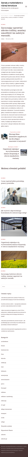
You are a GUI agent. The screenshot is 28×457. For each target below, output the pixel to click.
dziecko (3, 358)
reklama (3, 392)
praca (2, 384)
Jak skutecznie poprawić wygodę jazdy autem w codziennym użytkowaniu (13, 330)
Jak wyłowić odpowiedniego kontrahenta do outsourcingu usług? (14, 212)
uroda (2, 417)
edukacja (3, 362)
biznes (3, 24)
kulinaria (3, 371)
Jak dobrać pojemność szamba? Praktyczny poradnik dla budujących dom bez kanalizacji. (13, 298)
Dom (2, 354)
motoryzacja (4, 375)
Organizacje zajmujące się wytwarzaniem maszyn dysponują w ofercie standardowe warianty (13, 244)
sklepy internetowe (6, 409)
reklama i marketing (7, 396)
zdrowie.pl (4, 439)
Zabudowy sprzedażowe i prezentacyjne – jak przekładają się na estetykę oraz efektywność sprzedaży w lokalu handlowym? (13, 322)
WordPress (12, 452)
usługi (3, 422)
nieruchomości (5, 379)
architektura (4, 341)
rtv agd (3, 405)
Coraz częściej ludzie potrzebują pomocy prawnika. (12, 182)
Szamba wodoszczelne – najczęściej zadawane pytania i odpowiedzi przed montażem (13, 305)
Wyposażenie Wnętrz (7, 430)
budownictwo (5, 350)
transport (3, 413)
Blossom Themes (18, 450)
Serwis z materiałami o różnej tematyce (12, 4)
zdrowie (3, 434)
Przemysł (3, 388)
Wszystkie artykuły (6, 426)
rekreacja (3, 400)
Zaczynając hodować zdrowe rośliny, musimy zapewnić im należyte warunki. (11, 276)
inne (2, 367)
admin (2, 39)
